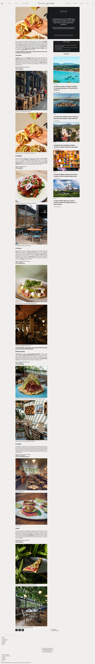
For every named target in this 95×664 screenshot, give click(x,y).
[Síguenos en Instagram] (37, 646)
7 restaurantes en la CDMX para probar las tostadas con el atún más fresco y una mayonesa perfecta (63, 21)
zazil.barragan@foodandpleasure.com (47, 649)
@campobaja (21, 168)
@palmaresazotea (21, 364)
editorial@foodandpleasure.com (47, 651)
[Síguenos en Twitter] (76, 646)
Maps (87, 3)
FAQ (3, 660)
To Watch (81, 3)
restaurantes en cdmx (64, 35)
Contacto (3, 658)
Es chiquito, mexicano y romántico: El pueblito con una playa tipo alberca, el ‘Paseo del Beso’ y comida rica (66, 88)
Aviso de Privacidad (5, 654)
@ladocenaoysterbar (22, 263)
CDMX (55, 35)
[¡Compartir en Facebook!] (16, 630)
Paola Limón (54, 629)
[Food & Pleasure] (47, 3)
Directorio (4, 659)
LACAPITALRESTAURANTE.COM (24, 456)
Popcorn (75, 3)
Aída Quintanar (58, 206)
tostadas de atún (70, 35)
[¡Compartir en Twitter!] (23, 630)
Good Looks (67, 3)
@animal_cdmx (21, 542)
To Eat (9, 3)
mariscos (58, 35)
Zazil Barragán (57, 92)
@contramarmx (21, 69)
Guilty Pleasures (25, 3)
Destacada (55, 83)
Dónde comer (63, 11)
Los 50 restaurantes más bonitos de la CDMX (62, 49)
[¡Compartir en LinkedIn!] (20, 630)
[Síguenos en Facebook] (18, 646)
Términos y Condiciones (6, 655)
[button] (2, 3)
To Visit (16, 3)
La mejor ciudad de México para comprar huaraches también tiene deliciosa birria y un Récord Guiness (65, 202)
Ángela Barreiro (58, 149)
